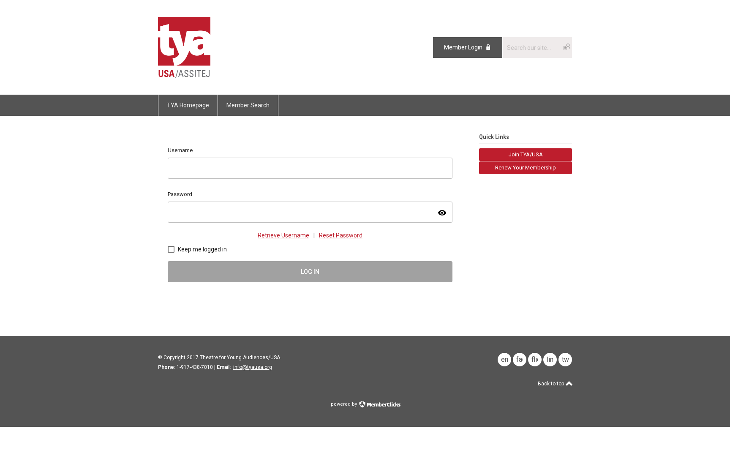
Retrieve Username (283, 235)
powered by (344, 404)
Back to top (551, 384)
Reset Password (340, 235)
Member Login (463, 47)
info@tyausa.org (252, 367)
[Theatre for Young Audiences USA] (184, 75)
